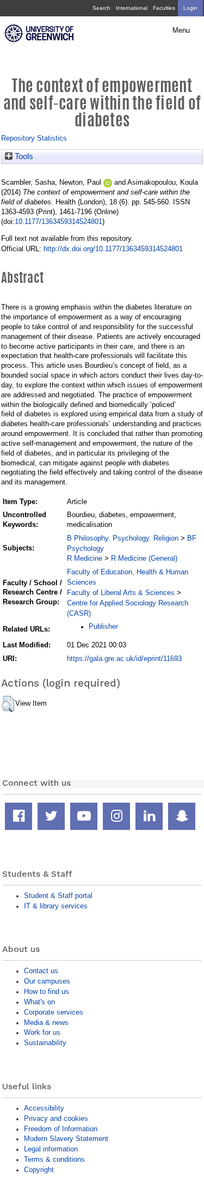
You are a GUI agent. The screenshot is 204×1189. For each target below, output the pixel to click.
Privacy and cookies (56, 1118)
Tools (23, 156)
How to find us (46, 991)
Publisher (103, 626)
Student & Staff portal (58, 895)
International (131, 8)
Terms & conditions (54, 1159)
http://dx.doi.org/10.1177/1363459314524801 (113, 249)
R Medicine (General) (144, 558)
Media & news (46, 1022)
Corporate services (53, 1012)
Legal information (51, 1149)
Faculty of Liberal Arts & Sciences (121, 593)
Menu (181, 30)
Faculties (164, 8)
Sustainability (45, 1043)
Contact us (41, 971)
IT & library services (56, 906)
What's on (39, 1002)
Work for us (42, 1032)
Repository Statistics (34, 138)
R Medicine (84, 558)
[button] (8, 704)
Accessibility (44, 1108)
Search (101, 8)
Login (190, 8)
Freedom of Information (60, 1129)
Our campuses (47, 981)
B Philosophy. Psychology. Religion (122, 538)
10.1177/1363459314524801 (58, 221)
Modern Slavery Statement (66, 1139)
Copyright (39, 1170)
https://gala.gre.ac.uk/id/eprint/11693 (124, 658)
